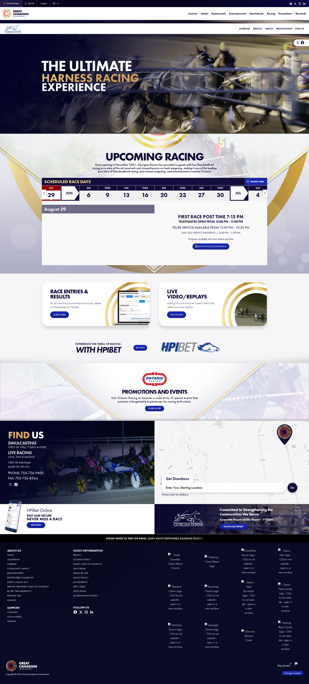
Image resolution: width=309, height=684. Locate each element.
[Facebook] (291, 4)
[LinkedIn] (304, 3)
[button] (51, 193)
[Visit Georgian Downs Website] (212, 635)
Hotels (204, 13)
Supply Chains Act (17, 582)
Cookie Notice (81, 559)
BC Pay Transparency (19, 591)
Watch (269, 28)
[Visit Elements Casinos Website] (175, 597)
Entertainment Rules (85, 595)
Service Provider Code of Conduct (28, 586)
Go (292, 487)
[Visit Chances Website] (248, 635)
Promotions (285, 13)
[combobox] (55, 3)
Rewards (300, 13)
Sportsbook (256, 13)
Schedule (244, 28)
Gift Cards (79, 586)
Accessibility (80, 582)
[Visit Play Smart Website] (284, 664)
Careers (12, 564)
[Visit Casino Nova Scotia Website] (285, 597)
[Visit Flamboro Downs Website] (175, 635)
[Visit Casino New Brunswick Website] (248, 597)
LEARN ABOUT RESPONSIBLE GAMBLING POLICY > (154, 538)
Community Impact (18, 568)
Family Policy (81, 577)
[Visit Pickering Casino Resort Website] (212, 561)
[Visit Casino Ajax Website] (285, 561)
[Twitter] (295, 4)
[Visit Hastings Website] (285, 635)
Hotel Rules (80, 591)
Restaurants (218, 13)
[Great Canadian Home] (15, 13)
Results (257, 28)
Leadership (13, 559)
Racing (271, 13)
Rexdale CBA (14, 595)
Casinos (192, 13)
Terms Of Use (80, 573)
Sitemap (11, 621)
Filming (11, 600)
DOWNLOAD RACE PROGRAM (211, 246)
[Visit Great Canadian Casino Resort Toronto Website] (175, 561)
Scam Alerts (14, 616)
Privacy (77, 555)
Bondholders (15, 573)
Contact (12, 612)
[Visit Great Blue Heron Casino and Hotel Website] (248, 561)
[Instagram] (299, 3)
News (10, 555)
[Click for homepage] (13, 28)
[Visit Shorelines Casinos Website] (212, 597)
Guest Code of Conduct (87, 564)
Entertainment (237, 13)
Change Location (292, 673)
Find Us (299, 28)
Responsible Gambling (20, 577)
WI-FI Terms (79, 568)
